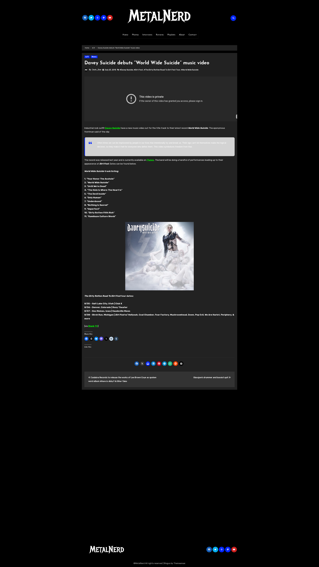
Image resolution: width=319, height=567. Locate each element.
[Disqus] (159, 428)
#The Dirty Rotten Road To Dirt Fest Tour (162, 70)
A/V (87, 57)
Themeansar (179, 563)
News (94, 57)
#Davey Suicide (126, 70)
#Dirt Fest (138, 70)
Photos (135, 35)
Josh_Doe (96, 70)
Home (125, 35)
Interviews (147, 35)
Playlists (171, 35)
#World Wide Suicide (189, 70)
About (182, 35)
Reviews (160, 35)
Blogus (167, 563)
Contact (193, 35)
